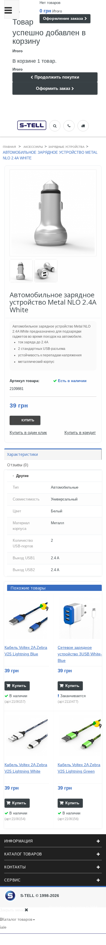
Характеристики (22, 454)
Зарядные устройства (66, 146)
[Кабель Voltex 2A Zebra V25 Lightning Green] (80, 735)
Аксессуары (33, 146)
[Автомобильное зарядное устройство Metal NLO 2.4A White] (21, 270)
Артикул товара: (24, 381)
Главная (9, 146)
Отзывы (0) (17, 464)
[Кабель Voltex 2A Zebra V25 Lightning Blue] (26, 618)
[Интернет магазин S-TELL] (32, 125)
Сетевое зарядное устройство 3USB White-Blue (80, 654)
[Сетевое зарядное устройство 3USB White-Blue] (80, 618)
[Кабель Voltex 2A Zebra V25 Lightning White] (26, 735)
